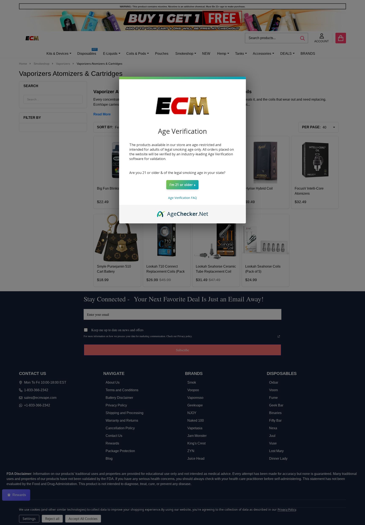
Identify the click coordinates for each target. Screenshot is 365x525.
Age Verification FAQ (182, 198)
